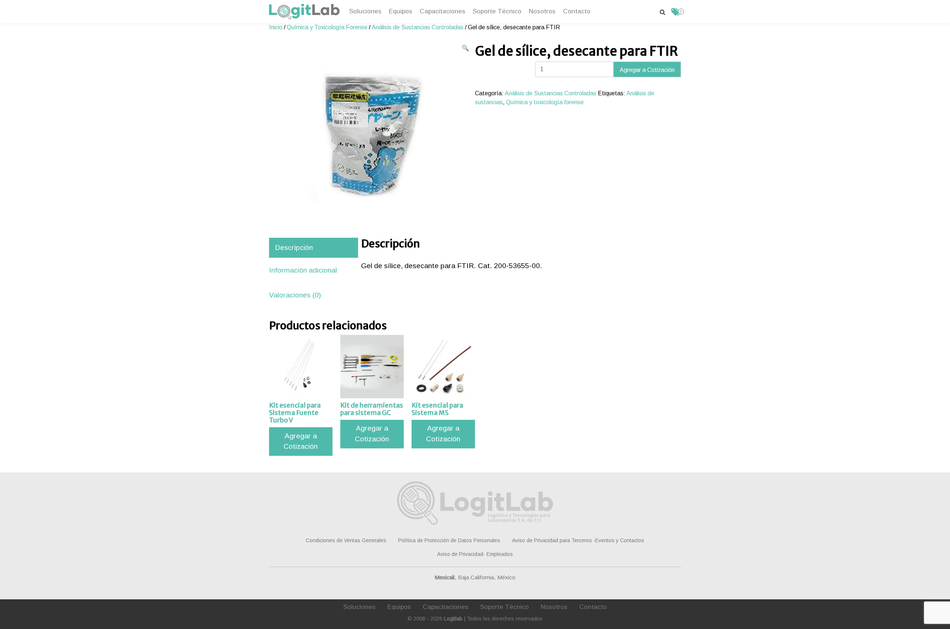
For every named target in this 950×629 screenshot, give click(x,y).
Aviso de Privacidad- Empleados (475, 554)
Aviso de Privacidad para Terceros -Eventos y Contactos (578, 540)
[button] (465, 48)
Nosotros (542, 11)
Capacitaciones (442, 11)
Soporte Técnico (497, 11)
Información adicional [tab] (303, 270)
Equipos (400, 11)
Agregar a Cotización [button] (301, 441)
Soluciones (365, 11)
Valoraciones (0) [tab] (295, 295)
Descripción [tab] (294, 247)
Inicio (275, 27)
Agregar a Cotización (647, 70)
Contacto (576, 11)
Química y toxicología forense (545, 102)
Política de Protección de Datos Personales (449, 540)
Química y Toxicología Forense (327, 27)
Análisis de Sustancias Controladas (417, 27)
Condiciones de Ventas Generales (346, 540)
